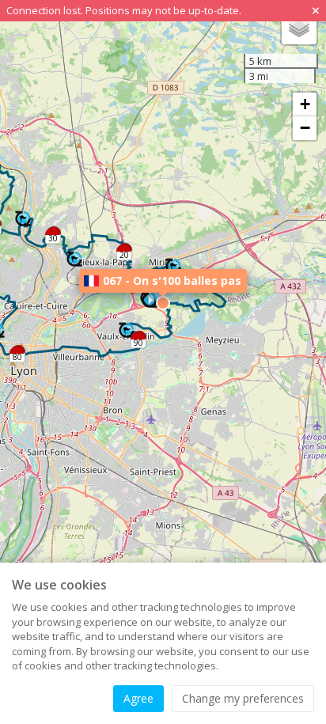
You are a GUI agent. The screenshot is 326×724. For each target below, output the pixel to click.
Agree (138, 698)
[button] (173, 267)
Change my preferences (243, 698)
